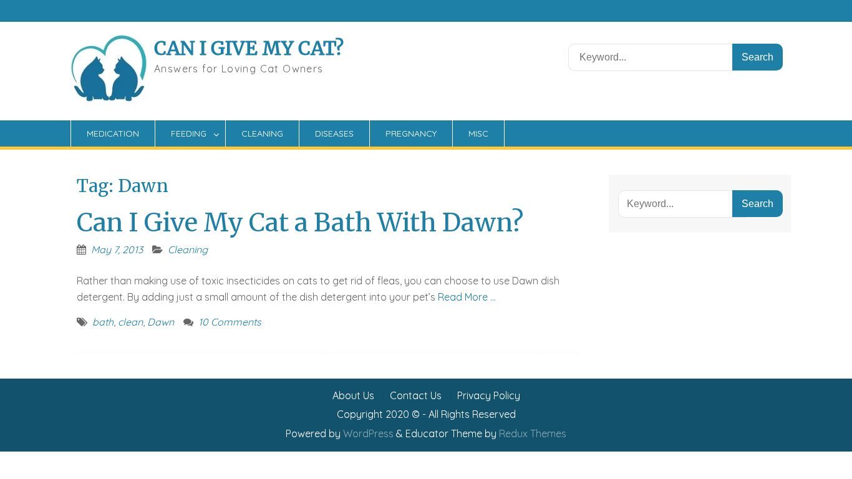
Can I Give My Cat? (249, 48)
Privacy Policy (488, 396)
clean (130, 322)
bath (103, 322)
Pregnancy (411, 133)
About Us (353, 396)
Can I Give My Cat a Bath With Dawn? (300, 222)
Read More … (467, 297)
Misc (478, 133)
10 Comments (229, 322)
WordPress (368, 433)
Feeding (188, 133)
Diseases (334, 133)
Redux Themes (532, 433)
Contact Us (416, 396)
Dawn (160, 322)
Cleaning (262, 133)
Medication (113, 133)
